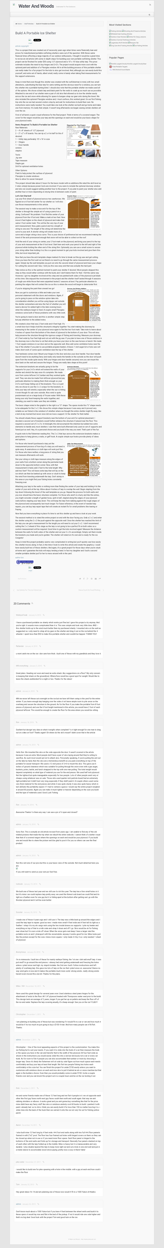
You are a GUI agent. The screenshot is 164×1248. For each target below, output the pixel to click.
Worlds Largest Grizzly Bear (136, 64)
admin (18, 1040)
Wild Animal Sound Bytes (121, 70)
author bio (19, 557)
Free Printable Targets (119, 67)
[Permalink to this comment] (44, 615)
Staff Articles (28, 24)
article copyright (22, 46)
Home (19, 24)
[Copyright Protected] (58, 562)
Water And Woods (36, 6)
